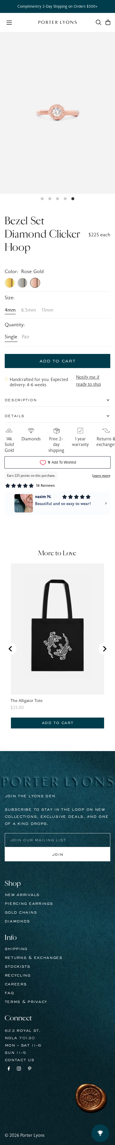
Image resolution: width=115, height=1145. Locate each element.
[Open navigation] (19, 22)
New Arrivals (22, 895)
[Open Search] (98, 22)
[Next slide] (104, 649)
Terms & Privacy (26, 1002)
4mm (10, 310)
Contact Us (19, 1060)
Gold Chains (21, 912)
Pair (26, 337)
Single (11, 337)
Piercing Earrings (29, 904)
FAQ (9, 993)
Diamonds (17, 921)
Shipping (16, 949)
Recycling (18, 975)
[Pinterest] (29, 1069)
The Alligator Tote (26, 700)
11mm (47, 310)
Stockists (17, 967)
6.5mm (28, 310)
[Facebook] (9, 1069)
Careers (16, 984)
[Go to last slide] (11, 649)
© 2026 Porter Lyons (25, 1135)
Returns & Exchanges (34, 958)
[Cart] (108, 22)
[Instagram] (19, 1069)
